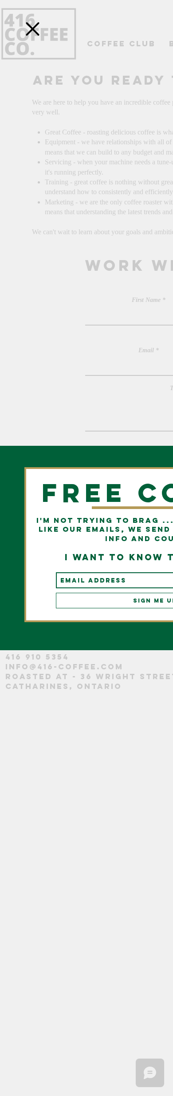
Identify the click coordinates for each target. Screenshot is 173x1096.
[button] (32, 29)
